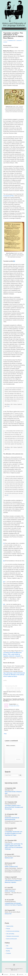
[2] (8, 406)
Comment (18, 759)
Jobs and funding (10, 933)
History (4, 696)
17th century (9, 694)
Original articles (9, 926)
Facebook (8, 953)
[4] (7, 495)
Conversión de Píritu (8, 196)
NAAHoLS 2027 (9, 858)
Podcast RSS (9, 948)
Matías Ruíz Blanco (12, 691)
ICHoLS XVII (8, 914)
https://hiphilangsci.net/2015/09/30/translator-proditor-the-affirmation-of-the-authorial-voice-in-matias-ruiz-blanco (14, 674)
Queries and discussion (11, 938)
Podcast (8, 928)
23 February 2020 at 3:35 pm (14, 705)
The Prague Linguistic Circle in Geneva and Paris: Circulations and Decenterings (14, 807)
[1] (14, 261)
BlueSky (8, 950)
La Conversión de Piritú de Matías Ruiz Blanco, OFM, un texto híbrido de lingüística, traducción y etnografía (13, 653)
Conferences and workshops (12, 931)
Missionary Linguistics (15, 696)
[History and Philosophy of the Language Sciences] (14, 11)
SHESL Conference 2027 (11, 866)
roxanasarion (19, 40)
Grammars (21, 694)
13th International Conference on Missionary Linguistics (13, 881)
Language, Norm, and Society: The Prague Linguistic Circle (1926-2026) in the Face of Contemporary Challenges (14, 846)
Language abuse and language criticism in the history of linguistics (13, 904)
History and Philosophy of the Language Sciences (14, 24)
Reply (5, 733)
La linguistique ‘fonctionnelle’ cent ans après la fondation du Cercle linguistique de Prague (13, 833)
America (14, 694)
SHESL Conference (10, 891)
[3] (8, 449)
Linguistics (8, 696)
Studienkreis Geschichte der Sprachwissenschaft (12, 818)
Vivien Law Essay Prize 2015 (11, 686)
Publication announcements (12, 936)
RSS (7, 945)
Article (17, 694)
